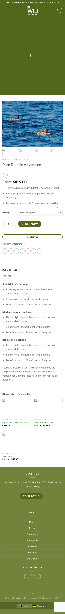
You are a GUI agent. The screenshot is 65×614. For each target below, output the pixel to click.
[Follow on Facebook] (26, 576)
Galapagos (32, 534)
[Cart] (59, 10)
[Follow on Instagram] (32, 576)
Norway (32, 552)
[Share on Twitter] (16, 251)
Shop (32, 593)
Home (5, 159)
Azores (32, 528)
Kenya (32, 521)
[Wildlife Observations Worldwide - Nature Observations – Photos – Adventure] (33, 10)
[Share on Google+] (33, 251)
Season (6, 276)
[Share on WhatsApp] (5, 251)
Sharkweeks (8, 456)
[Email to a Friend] (22, 251)
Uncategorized (21, 159)
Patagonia (32, 540)
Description (9, 270)
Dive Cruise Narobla (43, 422)
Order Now (29, 223)
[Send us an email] (38, 576)
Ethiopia (32, 546)
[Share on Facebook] (11, 251)
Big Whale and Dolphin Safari (15, 422)
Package (6, 212)
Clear (60, 207)
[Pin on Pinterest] (28, 251)
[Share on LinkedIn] (39, 251)
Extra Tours (32, 558)
